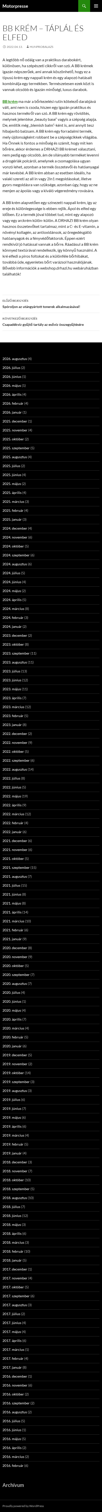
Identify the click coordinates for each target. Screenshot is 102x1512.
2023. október (13, 644)
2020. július (11, 992)
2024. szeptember (16, 555)
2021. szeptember (16, 867)
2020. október (13, 966)
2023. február (13, 716)
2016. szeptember (16, 1403)
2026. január (12, 412)
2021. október (13, 858)
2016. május (11, 1439)
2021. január (12, 939)
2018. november (14, 1171)
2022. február (13, 823)
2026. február (13, 403)
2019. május (11, 1117)
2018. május (11, 1224)
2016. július (11, 1421)
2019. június (11, 1108)
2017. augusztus (14, 1305)
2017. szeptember (16, 1296)
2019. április (12, 1126)
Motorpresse (15, 6)
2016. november (14, 1385)
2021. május (11, 903)
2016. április (12, 1448)
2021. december (14, 841)
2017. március (13, 1349)
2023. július (11, 671)
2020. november (14, 957)
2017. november (14, 1278)
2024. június (11, 582)
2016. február (13, 1465)
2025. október (13, 439)
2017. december (14, 1269)
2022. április (12, 805)
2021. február (13, 930)
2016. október (13, 1394)
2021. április (12, 912)
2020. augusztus (14, 983)
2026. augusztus (14, 359)
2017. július (11, 1314)
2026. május (11, 385)
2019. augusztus (14, 1091)
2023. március (13, 707)
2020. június (11, 1001)
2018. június (11, 1215)
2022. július (11, 778)
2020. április (12, 1019)
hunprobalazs (41, 47)
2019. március (13, 1135)
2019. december (14, 1055)
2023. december (14, 635)
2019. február (13, 1144)
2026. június (11, 376)
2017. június (11, 1323)
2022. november (14, 742)
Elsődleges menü (96, 6)
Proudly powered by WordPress (23, 1506)
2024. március (13, 608)
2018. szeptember (16, 1189)
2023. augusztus (14, 662)
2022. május (11, 796)
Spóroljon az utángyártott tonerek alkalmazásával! (41, 304)
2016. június (11, 1430)
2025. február (13, 510)
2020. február (13, 1037)
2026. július (11, 367)
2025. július (11, 466)
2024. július (11, 573)
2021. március (13, 921)
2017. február (13, 1358)
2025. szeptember (16, 448)
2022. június (11, 787)
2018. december (14, 1162)
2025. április (12, 492)
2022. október (13, 751)
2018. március (13, 1242)
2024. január (12, 626)
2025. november (14, 430)
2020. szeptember (16, 974)
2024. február (13, 617)
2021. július (11, 885)
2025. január (12, 519)
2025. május (11, 484)
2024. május (11, 591)
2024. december (14, 528)
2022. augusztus (14, 769)
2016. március (13, 1456)
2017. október (13, 1287)
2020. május (11, 1010)
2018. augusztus (14, 1198)
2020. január (12, 1046)
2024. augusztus (14, 564)
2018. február (13, 1251)
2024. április (12, 600)
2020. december (14, 948)
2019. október (13, 1073)
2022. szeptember (16, 760)
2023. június (11, 680)
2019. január (12, 1153)
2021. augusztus (14, 876)
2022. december (14, 733)
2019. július (11, 1099)
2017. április (12, 1340)
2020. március (13, 1028)
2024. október (13, 546)
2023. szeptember (16, 653)
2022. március (13, 814)
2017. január (12, 1367)
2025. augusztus (14, 457)
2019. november (14, 1064)
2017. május (11, 1332)
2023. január (12, 725)
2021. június (11, 894)
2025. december (14, 421)
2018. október (13, 1180)
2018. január (12, 1260)
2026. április (12, 394)
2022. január (12, 832)
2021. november (14, 849)
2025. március (13, 501)
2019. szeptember (16, 1082)
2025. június (11, 475)
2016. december (14, 1376)
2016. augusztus (14, 1412)
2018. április (12, 1233)
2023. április (12, 698)
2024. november (14, 537)
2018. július (11, 1207)
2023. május (11, 689)
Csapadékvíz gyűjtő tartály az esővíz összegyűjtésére (43, 322)
